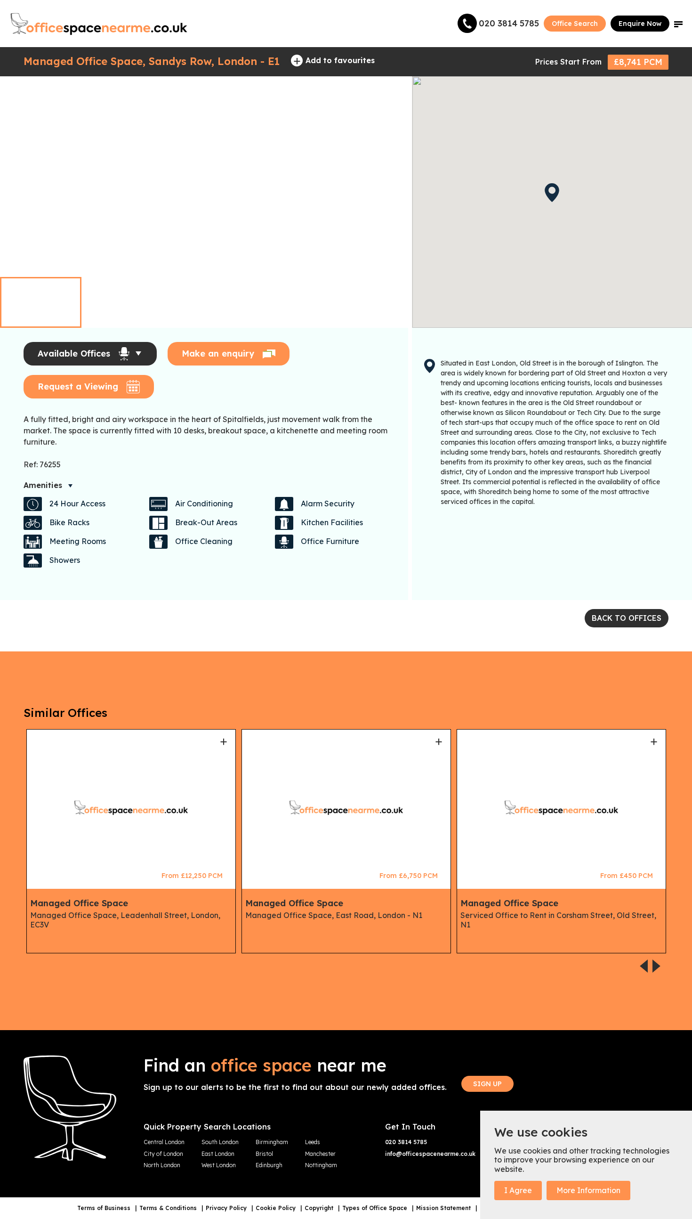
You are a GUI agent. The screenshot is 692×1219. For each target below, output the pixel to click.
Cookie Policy (277, 1208)
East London (217, 1154)
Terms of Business (104, 1208)
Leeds (312, 1142)
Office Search (575, 23)
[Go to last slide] (372, 257)
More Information (588, 1190)
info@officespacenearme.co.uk (430, 1154)
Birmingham (272, 1142)
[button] (678, 23)
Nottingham (321, 1165)
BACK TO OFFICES (626, 618)
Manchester (320, 1154)
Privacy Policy (227, 1208)
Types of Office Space (375, 1208)
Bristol (264, 1154)
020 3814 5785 (406, 1142)
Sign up (487, 1084)
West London (218, 1165)
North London (162, 1165)
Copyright (320, 1208)
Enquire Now (640, 23)
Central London (164, 1142)
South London (220, 1142)
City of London (163, 1154)
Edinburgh (269, 1165)
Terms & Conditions (169, 1208)
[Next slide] (390, 257)
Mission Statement (444, 1208)
